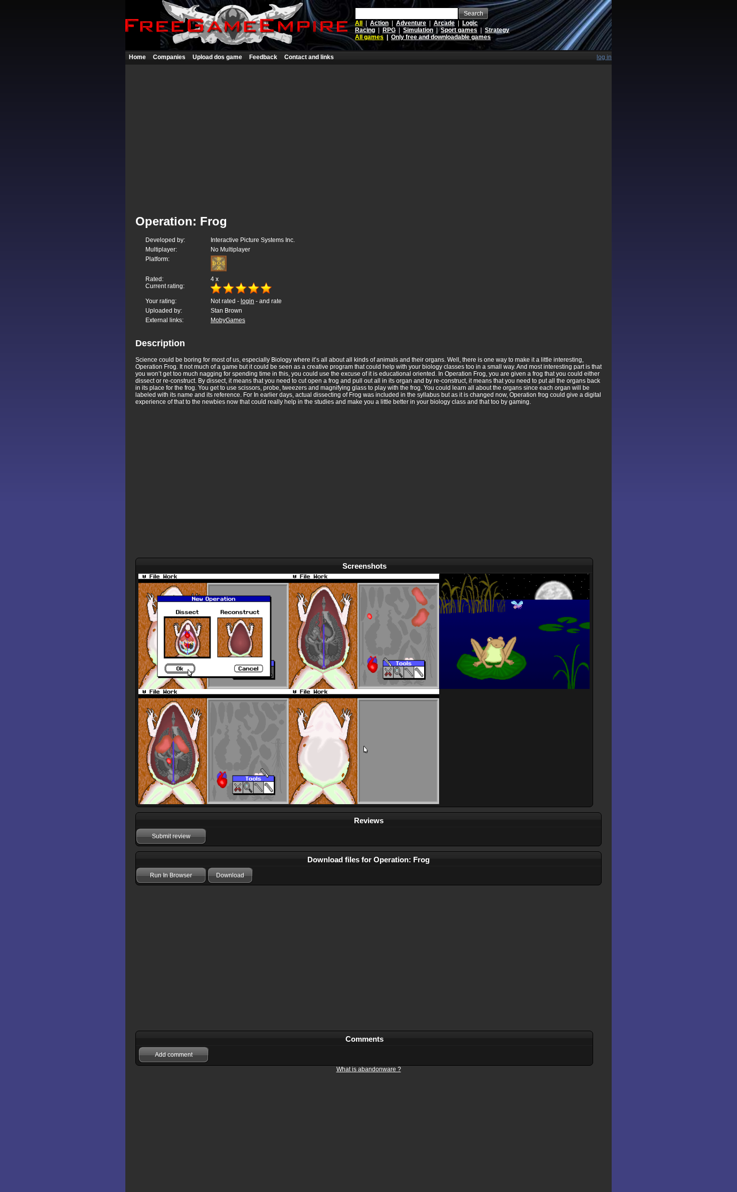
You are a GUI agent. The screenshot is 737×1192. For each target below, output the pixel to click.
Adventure (411, 23)
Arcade (444, 23)
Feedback (263, 57)
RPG (389, 30)
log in (604, 57)
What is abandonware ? (368, 1069)
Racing (365, 30)
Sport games (459, 30)
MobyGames (228, 320)
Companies (169, 57)
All (358, 23)
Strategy (497, 30)
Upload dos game (217, 57)
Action (379, 23)
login (247, 301)
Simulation (418, 30)
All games (369, 37)
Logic (470, 23)
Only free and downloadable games (441, 37)
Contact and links (309, 57)
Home (137, 57)
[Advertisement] (368, 135)
